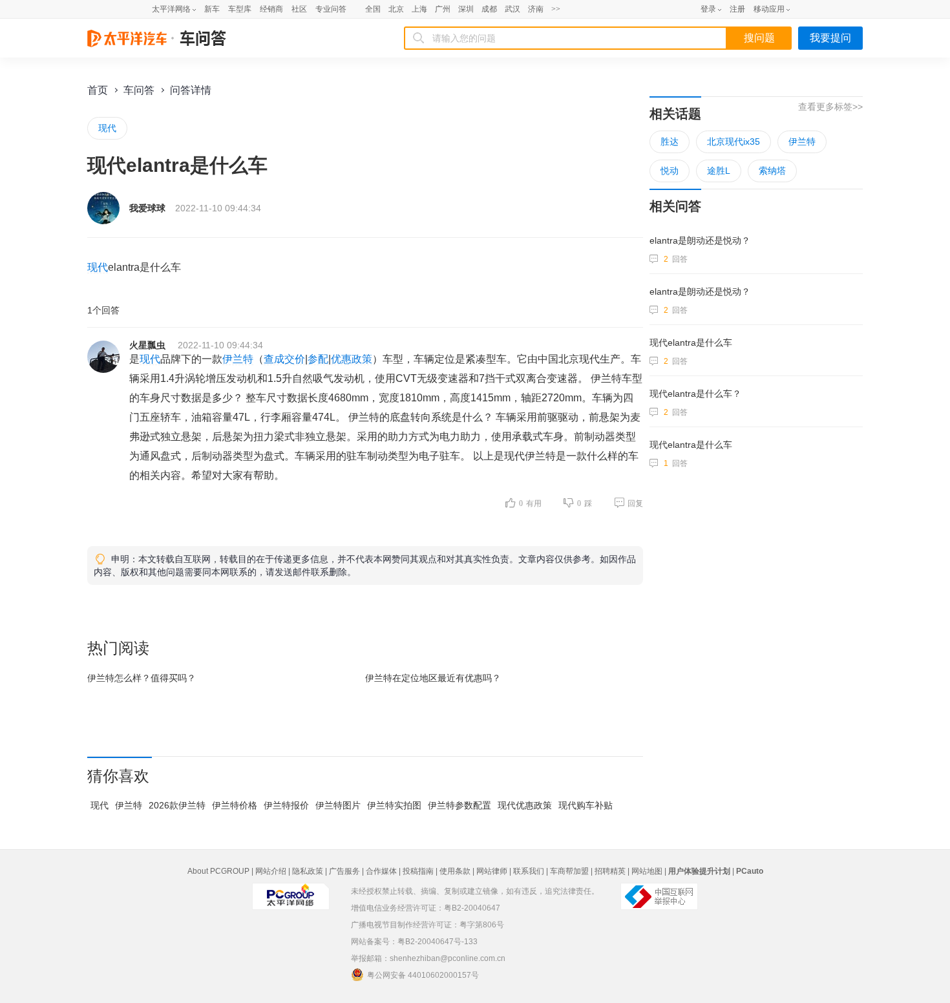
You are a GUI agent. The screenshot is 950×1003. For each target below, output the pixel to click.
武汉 (512, 9)
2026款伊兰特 (177, 805)
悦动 (669, 170)
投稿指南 (418, 871)
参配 (318, 359)
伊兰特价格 (234, 805)
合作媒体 (381, 871)
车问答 (138, 90)
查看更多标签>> (830, 106)
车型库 (239, 9)
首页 (97, 90)
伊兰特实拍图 (394, 805)
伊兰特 (237, 359)
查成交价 (284, 359)
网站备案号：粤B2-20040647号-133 (414, 941)
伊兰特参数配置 (459, 805)
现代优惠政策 (525, 805)
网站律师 (491, 871)
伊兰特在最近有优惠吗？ (433, 678)
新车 (212, 9)
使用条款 (454, 871)
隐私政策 (307, 871)
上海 (419, 9)
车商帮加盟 (569, 871)
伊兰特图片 (338, 805)
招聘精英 (610, 871)
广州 (442, 9)
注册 (737, 9)
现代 (107, 128)
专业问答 (330, 9)
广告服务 (344, 871)
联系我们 (528, 871)
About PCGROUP (218, 871)
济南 (536, 9)
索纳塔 (772, 170)
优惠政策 (351, 359)
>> (555, 9)
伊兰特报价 (286, 805)
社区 (299, 9)
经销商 (271, 9)
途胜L (718, 170)
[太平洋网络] (291, 891)
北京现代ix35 (733, 141)
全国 (373, 9)
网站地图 (646, 871)
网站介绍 (270, 871)
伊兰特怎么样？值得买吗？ (141, 678)
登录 (708, 9)
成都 (489, 9)
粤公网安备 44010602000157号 (423, 975)
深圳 (466, 9)
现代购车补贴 (585, 805)
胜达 (669, 141)
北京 (396, 9)
